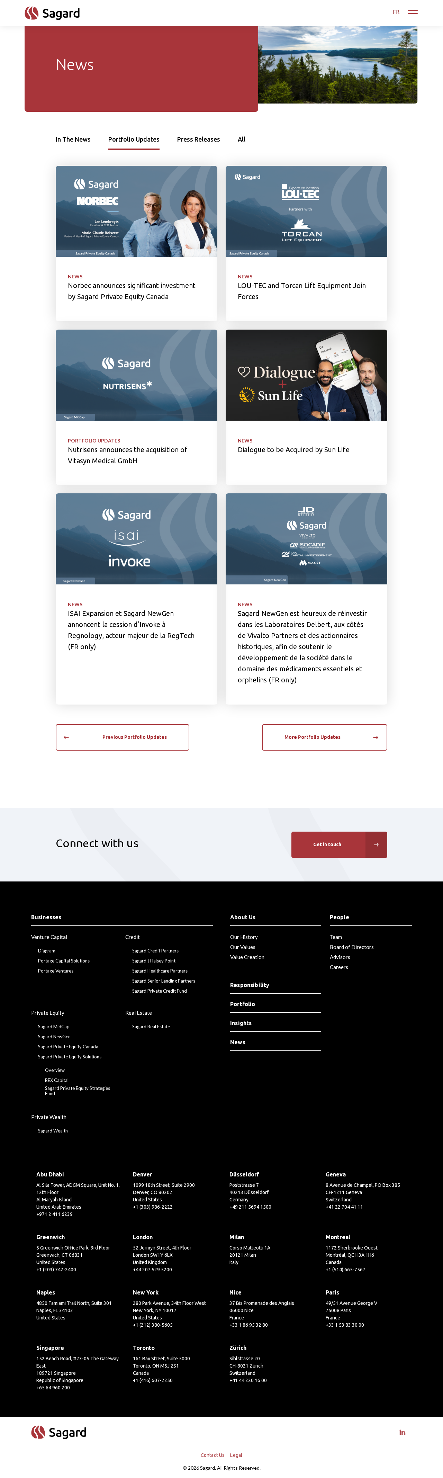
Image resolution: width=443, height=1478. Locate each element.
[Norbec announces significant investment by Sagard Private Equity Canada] (137, 243)
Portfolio (242, 1004)
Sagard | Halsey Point (153, 961)
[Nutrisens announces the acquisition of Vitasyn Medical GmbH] (137, 407)
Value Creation (247, 957)
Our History (244, 937)
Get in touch (327, 844)
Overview (55, 1070)
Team (336, 937)
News (75, 276)
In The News (73, 139)
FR (396, 11)
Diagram (46, 950)
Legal (236, 1455)
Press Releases (198, 139)
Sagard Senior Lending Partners (163, 981)
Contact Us (213, 1455)
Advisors (340, 957)
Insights (241, 1023)
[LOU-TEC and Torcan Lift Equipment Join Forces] (306, 243)
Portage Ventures (55, 971)
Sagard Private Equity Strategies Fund (77, 1091)
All (241, 139)
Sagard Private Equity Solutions (69, 1056)
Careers (339, 967)
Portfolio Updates (134, 139)
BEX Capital (57, 1080)
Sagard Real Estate (151, 1026)
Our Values (242, 947)
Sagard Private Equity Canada (68, 1046)
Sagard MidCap (54, 1026)
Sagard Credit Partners (155, 950)
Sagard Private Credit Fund (159, 991)
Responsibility (250, 985)
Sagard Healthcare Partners (160, 971)
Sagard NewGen (54, 1036)
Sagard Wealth (53, 1131)
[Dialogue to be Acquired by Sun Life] (306, 407)
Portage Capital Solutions (64, 961)
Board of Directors (352, 947)
